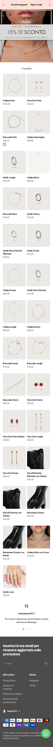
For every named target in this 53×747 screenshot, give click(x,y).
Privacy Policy (9, 680)
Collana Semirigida (35, 137)
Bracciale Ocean (10, 363)
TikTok (32, 685)
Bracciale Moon (10, 214)
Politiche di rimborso (12, 694)
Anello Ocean (33, 250)
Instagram (34, 680)
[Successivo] (49, 4)
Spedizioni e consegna (8, 687)
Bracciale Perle (10, 137)
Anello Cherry (33, 214)
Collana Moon (33, 177)
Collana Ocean (9, 290)
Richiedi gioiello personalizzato (10, 700)
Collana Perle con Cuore (38, 552)
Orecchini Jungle (35, 436)
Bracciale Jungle (35, 363)
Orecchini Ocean (10, 473)
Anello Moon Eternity (36, 290)
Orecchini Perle (34, 100)
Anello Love (8, 592)
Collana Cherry (33, 327)
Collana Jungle (9, 327)
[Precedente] (3, 4)
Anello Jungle (9, 177)
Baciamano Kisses (35, 512)
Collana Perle (9, 100)
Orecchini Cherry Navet (13, 436)
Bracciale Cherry (10, 400)
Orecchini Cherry (35, 400)
